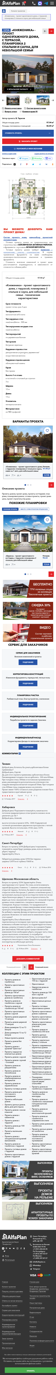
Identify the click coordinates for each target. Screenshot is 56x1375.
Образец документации (11, 1296)
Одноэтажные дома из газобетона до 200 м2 (41, 1062)
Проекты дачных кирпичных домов (40, 1036)
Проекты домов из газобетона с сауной (13, 1002)
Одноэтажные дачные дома (41, 1002)
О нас (32, 1317)
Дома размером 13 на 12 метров (15, 1034)
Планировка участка (9, 1320)
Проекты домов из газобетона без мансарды (40, 1094)
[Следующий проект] (31, 967)
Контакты (33, 1322)
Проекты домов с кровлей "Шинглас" (13, 1048)
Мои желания (7, 1348)
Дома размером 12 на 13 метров (15, 1028)
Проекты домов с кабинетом (12, 1116)
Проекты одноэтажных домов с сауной (14, 1013)
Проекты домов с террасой (12, 1122)
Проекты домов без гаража (13, 1042)
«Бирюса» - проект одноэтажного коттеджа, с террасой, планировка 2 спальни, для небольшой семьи (21, 558)
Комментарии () (30, 111)
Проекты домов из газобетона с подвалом (42, 1088)
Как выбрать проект (9, 1306)
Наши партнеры (36, 1303)
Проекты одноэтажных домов (14, 986)
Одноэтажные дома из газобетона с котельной (42, 1073)
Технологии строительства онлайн (40, 1297)
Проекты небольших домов (13, 1100)
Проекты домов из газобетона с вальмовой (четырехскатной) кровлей (42, 1102)
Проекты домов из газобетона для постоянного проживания (40, 1137)
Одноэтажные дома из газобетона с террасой (41, 1068)
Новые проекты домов (14, 1038)
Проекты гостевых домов (15, 1089)
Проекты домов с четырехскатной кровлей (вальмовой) (15, 1138)
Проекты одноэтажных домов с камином (42, 1013)
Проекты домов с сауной (15, 1057)
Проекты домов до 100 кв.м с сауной (42, 993)
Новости (33, 1327)
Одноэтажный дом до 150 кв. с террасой (41, 980)
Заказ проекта (7, 1339)
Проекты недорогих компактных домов (13, 1053)
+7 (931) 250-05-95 (40, 1249)
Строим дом (34, 1282)
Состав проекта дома (36, 108)
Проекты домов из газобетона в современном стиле (40, 1118)
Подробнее (15, 457)
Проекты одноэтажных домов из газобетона (14, 997)
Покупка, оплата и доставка (12, 1291)
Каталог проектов (9, 1287)
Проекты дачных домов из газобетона (42, 1130)
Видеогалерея (35, 1312)
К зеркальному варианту (17, 89)
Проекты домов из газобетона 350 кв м (40, 1031)
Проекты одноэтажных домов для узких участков (42, 1024)
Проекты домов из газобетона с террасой (14, 1145)
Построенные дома (37, 1308)
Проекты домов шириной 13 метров (16, 1023)
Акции (32, 1345)
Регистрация (10, 1260)
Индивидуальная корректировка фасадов (11, 1332)
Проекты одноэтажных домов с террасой (14, 1156)
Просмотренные (8, 1343)
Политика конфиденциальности (42, 1341)
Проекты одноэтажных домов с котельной (42, 1018)
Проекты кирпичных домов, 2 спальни (40, 1041)
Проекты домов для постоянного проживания (13, 1094)
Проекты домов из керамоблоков (13, 1084)
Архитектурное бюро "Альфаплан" (10, 1243)
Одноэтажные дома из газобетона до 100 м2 (41, 1052)
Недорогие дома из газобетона (40, 988)
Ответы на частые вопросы (12, 1301)
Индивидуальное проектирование (8, 1325)
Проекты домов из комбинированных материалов (13, 1078)
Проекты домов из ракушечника (13, 1067)
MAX (49, 158)
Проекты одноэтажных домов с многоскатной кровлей (42, 1151)
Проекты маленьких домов (13, 1132)
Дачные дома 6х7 (39, 998)
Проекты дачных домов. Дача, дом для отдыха (15, 1106)
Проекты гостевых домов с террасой (15, 1150)
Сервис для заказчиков (28, 644)
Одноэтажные (38, 984)
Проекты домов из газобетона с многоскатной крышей (42, 1111)
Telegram (24, 158)
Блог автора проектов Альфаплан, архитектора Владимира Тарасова (39, 1289)
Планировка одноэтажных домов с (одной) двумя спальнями (41, 1080)
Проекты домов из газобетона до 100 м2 (14, 1007)
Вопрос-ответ (11, 111)
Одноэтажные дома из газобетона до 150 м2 (41, 1057)
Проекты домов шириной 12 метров (16, 1018)
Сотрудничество (36, 1331)
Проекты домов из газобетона (13, 981)
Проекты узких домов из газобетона (42, 1125)
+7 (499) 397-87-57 (40, 1258)
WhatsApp (38, 158)
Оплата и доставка (13, 108)
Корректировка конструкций (13, 1315)
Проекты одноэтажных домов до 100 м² (14, 991)
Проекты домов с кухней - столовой (15, 1061)
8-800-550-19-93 (39, 1247)
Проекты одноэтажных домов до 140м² (42, 1145)
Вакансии (33, 1336)
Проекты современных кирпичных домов (42, 1046)
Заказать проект (29, 141)
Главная (5, 1282)
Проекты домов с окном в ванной (15, 1111)
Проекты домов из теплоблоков (13, 1072)
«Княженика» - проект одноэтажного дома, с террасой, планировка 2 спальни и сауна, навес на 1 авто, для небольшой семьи (24, 469)
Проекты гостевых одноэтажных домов (41, 1007)
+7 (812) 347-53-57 (40, 1254)
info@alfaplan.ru (39, 1262)
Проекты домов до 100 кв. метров (14, 1127)
